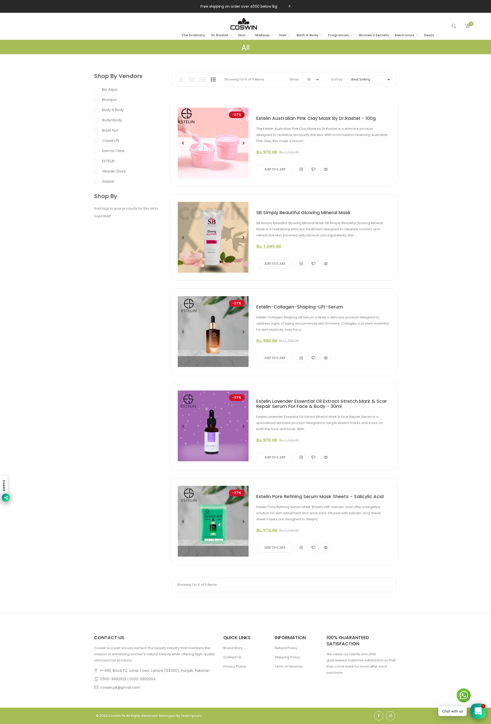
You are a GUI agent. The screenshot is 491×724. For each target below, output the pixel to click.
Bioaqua (109, 99)
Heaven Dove (114, 171)
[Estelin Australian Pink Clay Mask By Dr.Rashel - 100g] (213, 143)
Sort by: (337, 79)
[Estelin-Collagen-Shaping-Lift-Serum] (213, 331)
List (213, 79)
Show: (294, 79)
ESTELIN (108, 161)
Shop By (105, 196)
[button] (183, 143)
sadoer (108, 181)
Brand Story (232, 648)
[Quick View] (325, 169)
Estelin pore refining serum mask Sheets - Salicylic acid (320, 496)
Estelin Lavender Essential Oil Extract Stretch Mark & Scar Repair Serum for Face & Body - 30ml (321, 404)
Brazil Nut (110, 130)
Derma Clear (113, 150)
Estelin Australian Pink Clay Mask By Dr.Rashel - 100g (316, 118)
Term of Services (289, 666)
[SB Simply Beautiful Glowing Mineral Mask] (213, 237)
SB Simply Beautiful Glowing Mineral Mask (303, 212)
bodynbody (112, 120)
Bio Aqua (109, 89)
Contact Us (232, 657)
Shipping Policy (287, 657)
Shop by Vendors (118, 76)
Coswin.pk (110, 140)
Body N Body (113, 109)
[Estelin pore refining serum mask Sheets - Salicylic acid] (213, 521)
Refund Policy (286, 648)
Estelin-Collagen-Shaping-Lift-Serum (299, 306)
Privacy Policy (234, 666)
